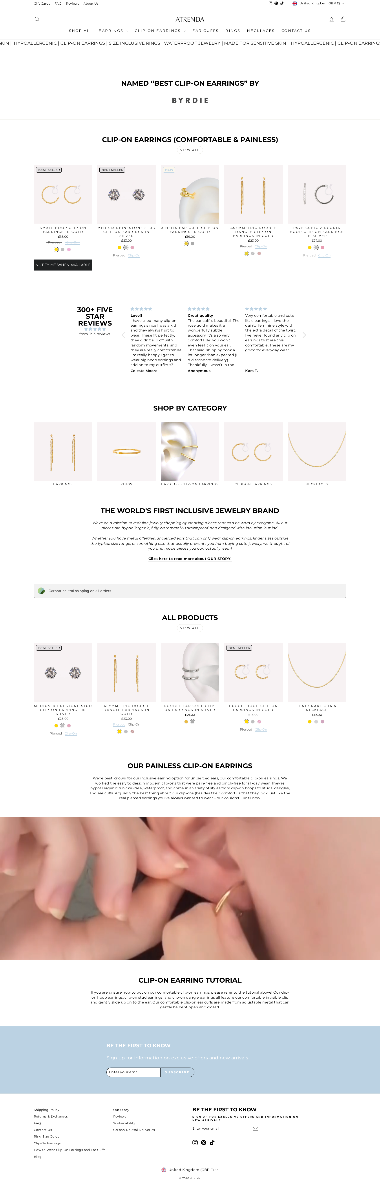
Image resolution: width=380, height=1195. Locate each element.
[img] (95, 329)
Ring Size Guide (46, 1136)
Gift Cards (42, 3)
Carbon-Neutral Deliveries (134, 1130)
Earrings (112, 31)
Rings (232, 31)
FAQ (58, 3)
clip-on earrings (265, 778)
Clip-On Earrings (158, 31)
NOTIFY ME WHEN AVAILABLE (63, 265)
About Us (91, 3)
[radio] (54, 243)
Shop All (80, 31)
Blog (38, 1156)
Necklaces (261, 31)
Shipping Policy (46, 1110)
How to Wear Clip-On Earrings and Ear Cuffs (70, 1150)
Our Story (121, 1110)
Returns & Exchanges (51, 1116)
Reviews (72, 3)
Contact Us (296, 31)
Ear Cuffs (205, 31)
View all (190, 150)
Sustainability (124, 1123)
